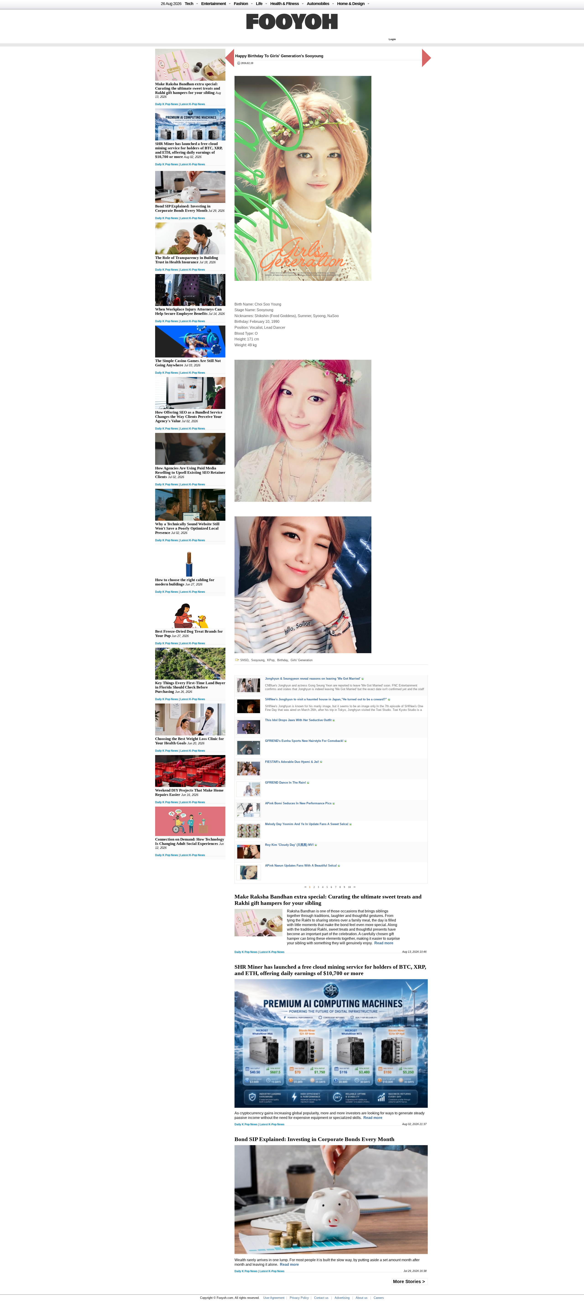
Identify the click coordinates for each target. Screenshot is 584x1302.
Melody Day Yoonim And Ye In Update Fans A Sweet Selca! (306, 824)
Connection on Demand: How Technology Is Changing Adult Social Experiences (189, 841)
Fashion (241, 3)
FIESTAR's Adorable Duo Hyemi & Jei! (292, 762)
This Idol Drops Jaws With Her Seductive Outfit (298, 720)
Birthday (282, 660)
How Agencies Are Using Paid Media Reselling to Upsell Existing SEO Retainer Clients (190, 472)
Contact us (321, 1297)
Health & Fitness (284, 3)
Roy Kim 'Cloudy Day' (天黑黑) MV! (289, 845)
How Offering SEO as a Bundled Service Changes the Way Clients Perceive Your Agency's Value (188, 416)
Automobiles (318, 3)
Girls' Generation (302, 660)
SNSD (244, 660)
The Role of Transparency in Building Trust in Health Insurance (186, 260)
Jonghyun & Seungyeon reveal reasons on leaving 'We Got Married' (312, 678)
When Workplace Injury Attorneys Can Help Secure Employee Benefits (188, 311)
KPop (270, 660)
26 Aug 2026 (171, 3)
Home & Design (351, 3)
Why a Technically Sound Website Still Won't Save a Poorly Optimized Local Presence (187, 528)
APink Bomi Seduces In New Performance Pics (298, 803)
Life (259, 3)
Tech (189, 3)
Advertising (342, 1297)
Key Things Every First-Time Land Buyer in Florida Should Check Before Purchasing (190, 687)
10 (349, 887)
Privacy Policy (299, 1297)
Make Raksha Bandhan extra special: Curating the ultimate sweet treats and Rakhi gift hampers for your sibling (187, 88)
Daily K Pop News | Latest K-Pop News (180, 104)
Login (392, 39)
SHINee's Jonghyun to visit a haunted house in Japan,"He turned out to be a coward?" (326, 699)
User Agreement (273, 1297)
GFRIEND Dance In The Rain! (285, 782)
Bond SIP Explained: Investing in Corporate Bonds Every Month (182, 208)
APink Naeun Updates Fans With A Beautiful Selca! (301, 865)
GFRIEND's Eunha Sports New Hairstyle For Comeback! (304, 741)
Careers (379, 1297)
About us (362, 1297)
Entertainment (213, 3)
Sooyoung (257, 660)
